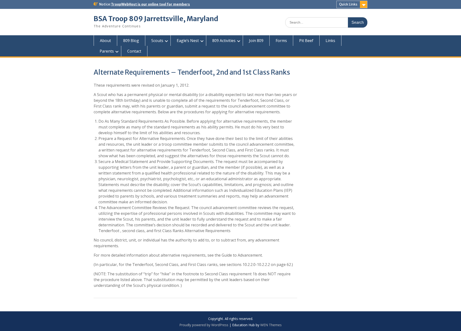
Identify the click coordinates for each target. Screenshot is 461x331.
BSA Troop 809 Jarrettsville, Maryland (156, 18)
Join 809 (256, 40)
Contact (134, 51)
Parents (107, 51)
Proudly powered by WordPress (203, 325)
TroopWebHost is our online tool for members (150, 4)
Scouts (157, 40)
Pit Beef (306, 40)
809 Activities (224, 40)
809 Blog (131, 40)
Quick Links (348, 4)
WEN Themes (271, 325)
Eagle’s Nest (188, 40)
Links (330, 40)
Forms (281, 40)
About (105, 40)
